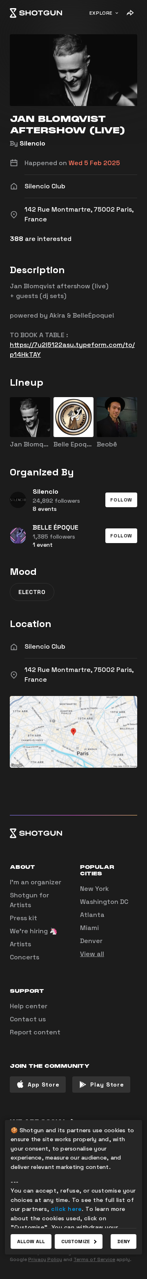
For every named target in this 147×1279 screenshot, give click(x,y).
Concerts (24, 957)
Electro (32, 592)
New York (94, 888)
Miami (89, 927)
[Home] (36, 13)
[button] (121, 500)
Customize (75, 1241)
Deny (123, 1241)
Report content (35, 1032)
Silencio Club (44, 646)
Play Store (107, 1084)
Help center (28, 1006)
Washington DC (104, 901)
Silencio (32, 143)
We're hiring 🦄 (34, 931)
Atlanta (92, 914)
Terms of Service (94, 1259)
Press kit (23, 918)
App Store (43, 1084)
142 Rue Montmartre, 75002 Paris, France (79, 674)
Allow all (31, 1241)
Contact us (28, 1019)
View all (92, 954)
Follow (121, 500)
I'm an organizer (35, 882)
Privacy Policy (45, 1259)
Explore (101, 13)
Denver (91, 941)
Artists (20, 944)
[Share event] (129, 13)
